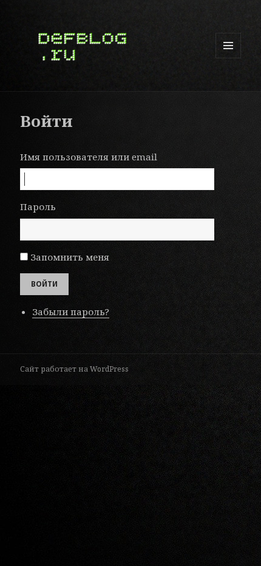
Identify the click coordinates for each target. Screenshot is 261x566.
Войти (44, 284)
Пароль (38, 206)
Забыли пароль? (70, 311)
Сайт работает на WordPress (74, 369)
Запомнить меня (69, 257)
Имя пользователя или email (88, 157)
